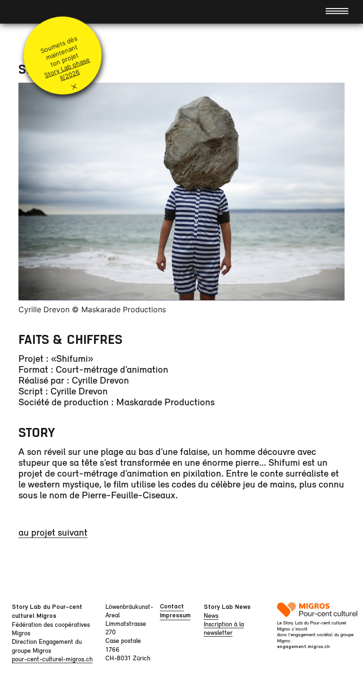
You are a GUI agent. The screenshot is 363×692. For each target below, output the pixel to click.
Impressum (175, 615)
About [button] (27, 12)
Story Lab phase (66, 67)
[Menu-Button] (337, 10)
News (211, 615)
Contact (172, 606)
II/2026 (69, 75)
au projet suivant (52, 532)
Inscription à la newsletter (224, 628)
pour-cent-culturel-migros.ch (52, 659)
